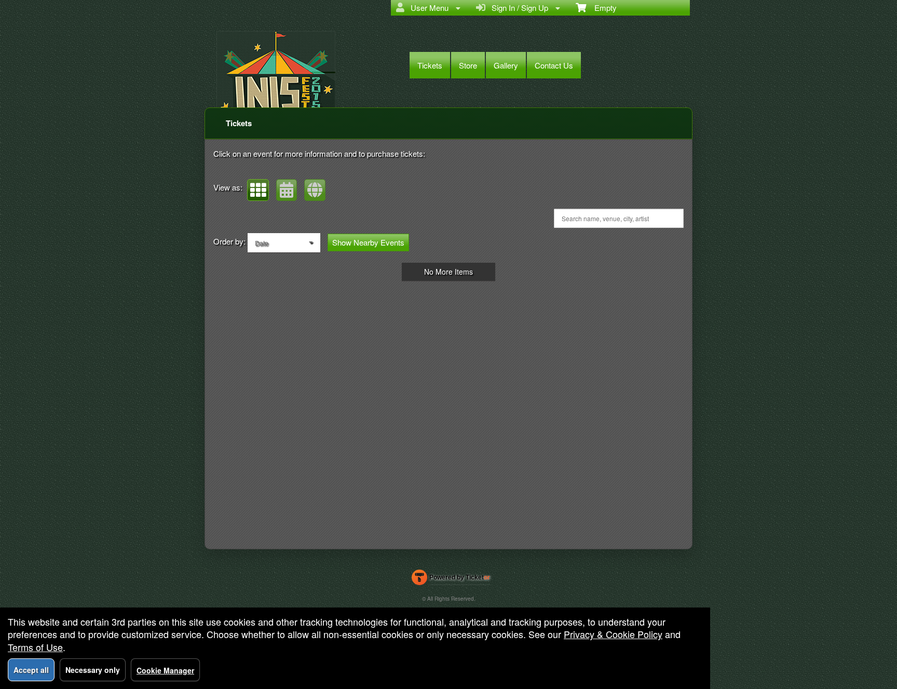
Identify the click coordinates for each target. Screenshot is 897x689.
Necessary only (92, 670)
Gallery (506, 65)
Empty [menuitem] (601, 7)
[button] (258, 190)
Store (468, 65)
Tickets (429, 65)
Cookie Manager (165, 670)
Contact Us (554, 65)
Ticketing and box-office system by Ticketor (451, 579)
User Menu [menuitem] (427, 7)
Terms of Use (35, 647)
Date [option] (261, 242)
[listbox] (284, 242)
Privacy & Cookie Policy (613, 634)
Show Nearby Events (368, 242)
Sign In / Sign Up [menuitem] (517, 7)
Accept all (31, 670)
